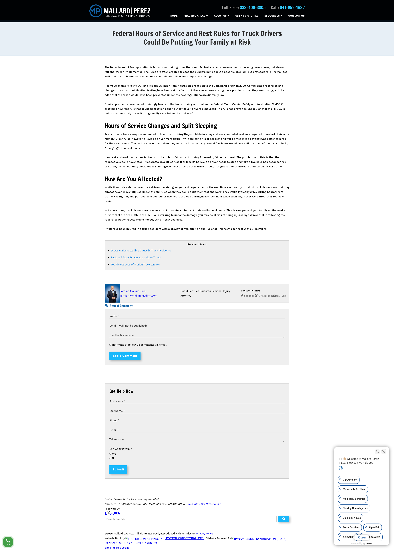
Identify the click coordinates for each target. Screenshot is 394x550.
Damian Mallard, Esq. (133, 291)
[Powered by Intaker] (367, 543)
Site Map (110, 547)
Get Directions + (211, 504)
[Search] (283, 519)
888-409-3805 (253, 7)
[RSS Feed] (118, 513)
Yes (113, 453)
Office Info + (192, 504)
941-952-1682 (292, 7)
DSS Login (122, 547)
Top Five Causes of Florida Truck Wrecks (135, 264)
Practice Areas (194, 15)
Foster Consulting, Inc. (184, 538)
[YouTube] (115, 513)
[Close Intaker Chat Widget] (383, 451)
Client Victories (247, 15)
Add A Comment (125, 356)
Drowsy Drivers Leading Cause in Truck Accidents (141, 250)
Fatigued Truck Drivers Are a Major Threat (136, 257)
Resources (272, 15)
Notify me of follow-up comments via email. (139, 344)
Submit (118, 469)
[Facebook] (106, 513)
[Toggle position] (377, 451)
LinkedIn (267, 295)
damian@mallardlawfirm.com (138, 295)
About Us (220, 15)
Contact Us (296, 15)
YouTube (281, 295)
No (113, 458)
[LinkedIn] (112, 513)
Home (174, 15)
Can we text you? (120, 449)
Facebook (249, 295)
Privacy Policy (204, 533)
